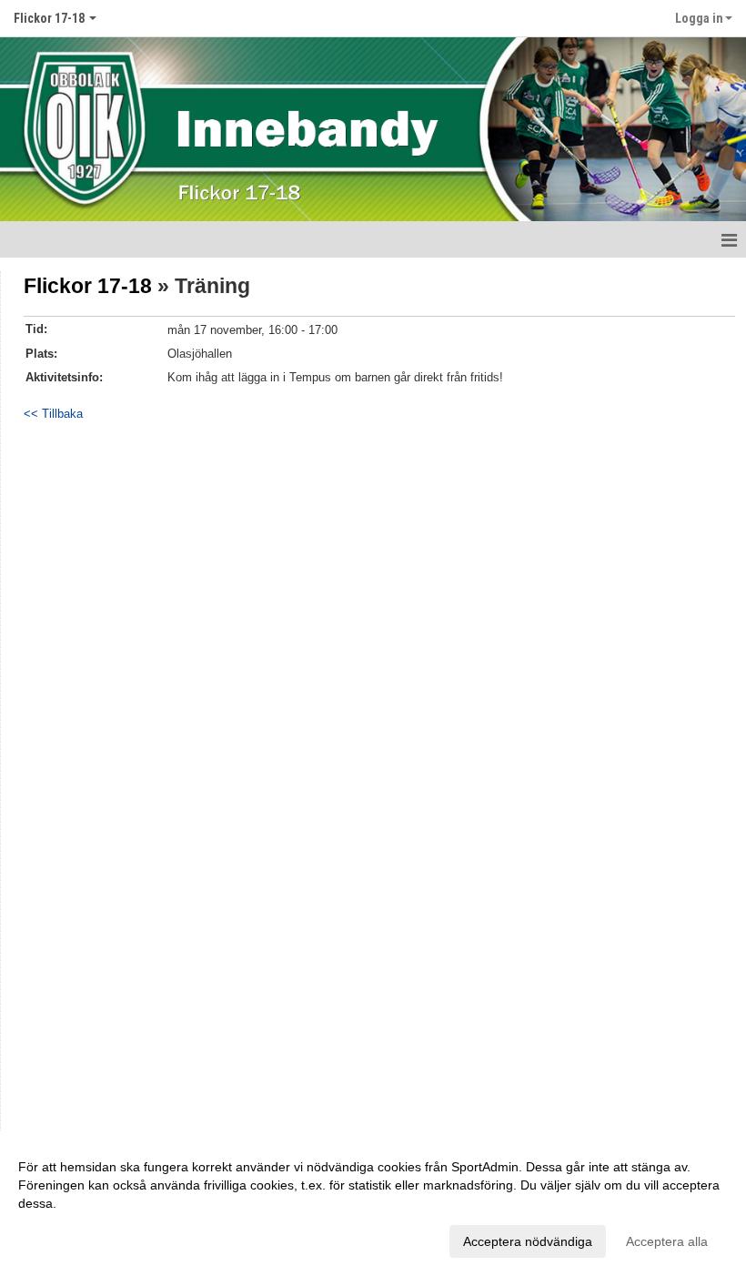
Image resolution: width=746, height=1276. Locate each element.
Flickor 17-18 (88, 286)
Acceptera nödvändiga (527, 1241)
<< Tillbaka (53, 413)
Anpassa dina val (67, 1238)
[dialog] (373, 1203)
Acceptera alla (667, 1241)
